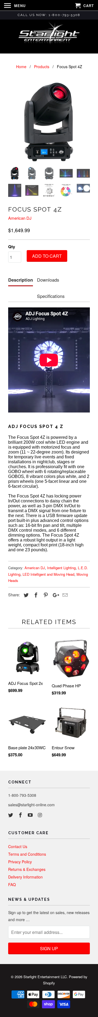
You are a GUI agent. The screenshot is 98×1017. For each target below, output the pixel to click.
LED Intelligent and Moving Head (48, 574)
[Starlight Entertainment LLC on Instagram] (40, 814)
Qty (11, 247)
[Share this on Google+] (54, 594)
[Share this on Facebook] (35, 594)
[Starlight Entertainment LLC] (49, 36)
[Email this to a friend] (64, 594)
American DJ (20, 218)
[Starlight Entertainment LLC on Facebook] (21, 814)
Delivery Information (25, 877)
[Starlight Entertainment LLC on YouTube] (31, 814)
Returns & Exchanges (26, 869)
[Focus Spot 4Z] (49, 122)
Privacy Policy (20, 861)
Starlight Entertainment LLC (45, 976)
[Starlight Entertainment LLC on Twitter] (11, 814)
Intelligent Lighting (61, 567)
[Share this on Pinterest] (45, 594)
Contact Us (17, 846)
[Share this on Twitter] (25, 594)
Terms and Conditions (27, 854)
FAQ (12, 884)
